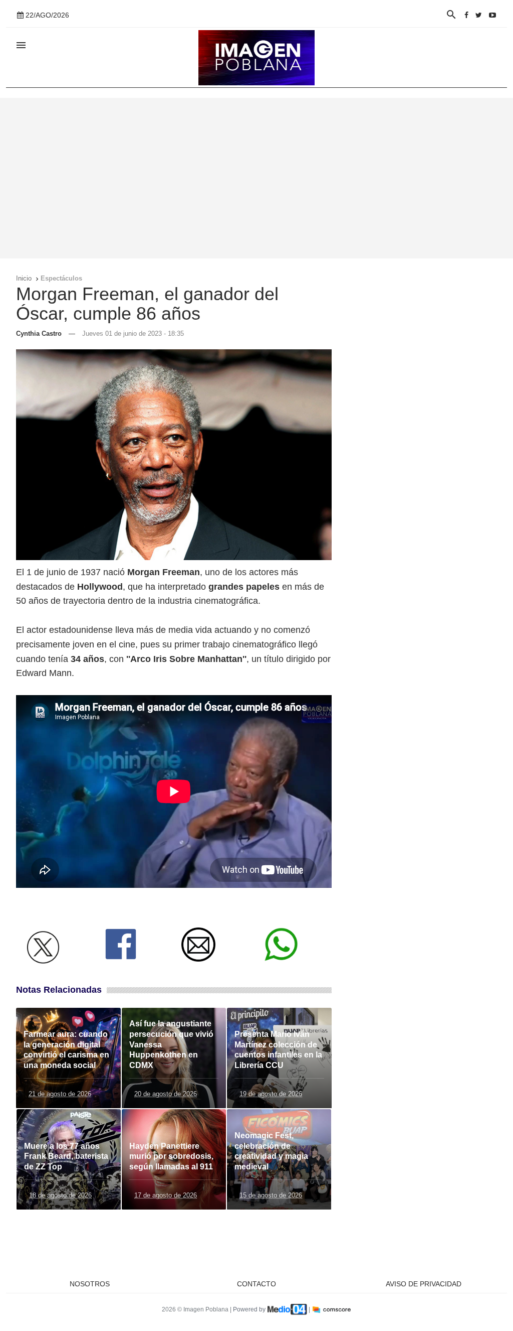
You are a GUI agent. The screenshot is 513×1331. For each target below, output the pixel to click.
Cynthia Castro (39, 333)
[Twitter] (478, 15)
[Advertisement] (256, 178)
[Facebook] (466, 15)
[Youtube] (492, 15)
